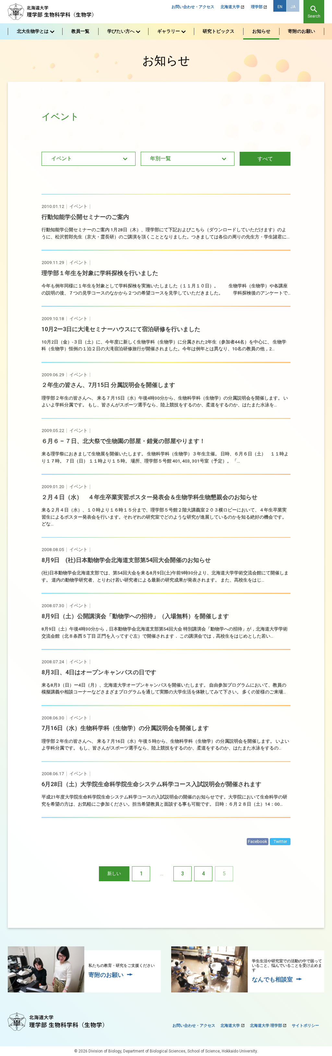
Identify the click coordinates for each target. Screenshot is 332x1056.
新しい (114, 873)
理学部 (257, 7)
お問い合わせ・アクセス (193, 7)
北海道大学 (230, 7)
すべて (265, 159)
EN (280, 7)
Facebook (257, 841)
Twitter (280, 841)
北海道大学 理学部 (266, 1025)
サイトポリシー (305, 1025)
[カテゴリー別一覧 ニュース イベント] (89, 159)
